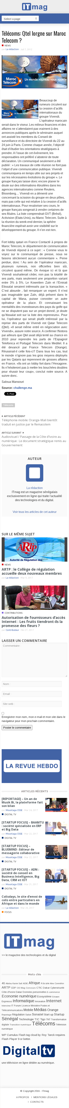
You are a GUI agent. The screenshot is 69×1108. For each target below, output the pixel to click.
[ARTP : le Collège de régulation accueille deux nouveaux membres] (35, 549)
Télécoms (8, 405)
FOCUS (8, 912)
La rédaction (12, 49)
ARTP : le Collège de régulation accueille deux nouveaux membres (32, 571)
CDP (13, 987)
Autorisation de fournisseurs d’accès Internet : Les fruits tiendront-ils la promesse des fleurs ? (33, 621)
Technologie (26, 1019)
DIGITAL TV (10, 814)
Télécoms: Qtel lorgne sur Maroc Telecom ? (34, 36)
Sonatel (37, 1014)
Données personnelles (34, 992)
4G (3, 983)
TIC (36, 1019)
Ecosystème (44, 996)
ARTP (6, 987)
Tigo (42, 1019)
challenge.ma (22, 387)
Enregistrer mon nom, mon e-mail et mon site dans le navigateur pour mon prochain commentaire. (33, 718)
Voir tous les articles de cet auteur (34, 511)
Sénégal (10, 1018)
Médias (40, 1010)
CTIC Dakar (43, 987)
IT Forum (16, 1005)
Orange (52, 1010)
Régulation (18, 1014)
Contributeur (12, 630)
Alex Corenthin (57, 983)
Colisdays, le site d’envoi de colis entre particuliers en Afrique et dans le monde (22, 900)
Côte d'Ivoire (8, 992)
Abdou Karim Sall (14, 983)
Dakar (19, 992)
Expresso (7, 1001)
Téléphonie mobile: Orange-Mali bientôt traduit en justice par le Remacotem (29, 422)
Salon (28, 1014)
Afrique (34, 983)
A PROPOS (22, 1097)
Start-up (48, 1014)
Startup (59, 1014)
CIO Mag (21, 988)
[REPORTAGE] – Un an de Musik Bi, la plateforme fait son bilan (22, 802)
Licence (26, 1005)
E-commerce (53, 992)
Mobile (28, 1010)
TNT (48, 1019)
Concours (31, 988)
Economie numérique (19, 996)
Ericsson (55, 997)
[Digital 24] (32, 765)
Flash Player (9, 1038)
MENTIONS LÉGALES (45, 1097)
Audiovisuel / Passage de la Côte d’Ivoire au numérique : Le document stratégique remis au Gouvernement (34, 441)
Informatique (23, 1001)
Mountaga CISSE (14, 810)
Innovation (40, 1001)
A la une (45, 983)
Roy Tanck (48, 1034)
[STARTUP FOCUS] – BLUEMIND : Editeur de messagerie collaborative (21, 849)
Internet (54, 1000)
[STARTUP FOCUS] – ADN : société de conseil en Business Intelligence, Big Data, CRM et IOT (20, 874)
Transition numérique (20, 1025)
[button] (65, 18)
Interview (6, 1006)
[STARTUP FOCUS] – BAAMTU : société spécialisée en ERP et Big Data (23, 825)
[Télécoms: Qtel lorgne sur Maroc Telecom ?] (34, 71)
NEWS (8, 45)
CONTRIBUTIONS (13, 613)
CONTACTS (37, 1101)
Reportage (6, 1015)
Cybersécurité (57, 988)
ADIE (25, 983)
